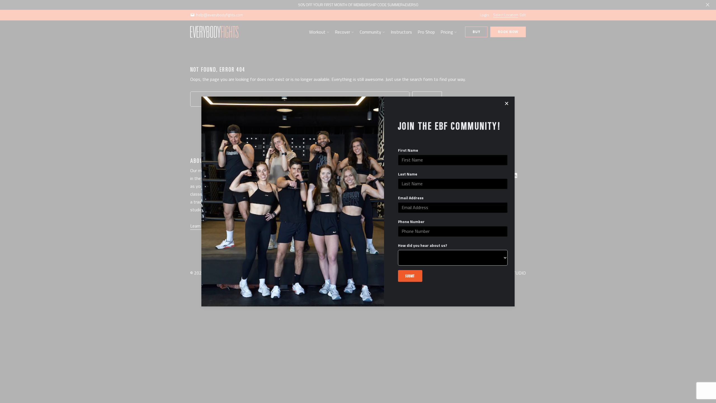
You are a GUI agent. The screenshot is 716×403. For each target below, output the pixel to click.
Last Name (407, 174)
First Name (408, 150)
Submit (410, 275)
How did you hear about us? (422, 245)
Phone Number (411, 221)
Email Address (410, 198)
